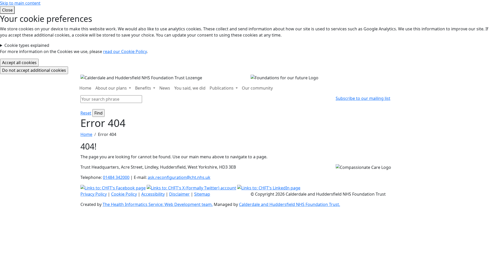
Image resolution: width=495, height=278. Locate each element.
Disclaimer (179, 194)
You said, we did (189, 88)
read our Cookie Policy (125, 51)
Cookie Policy (124, 194)
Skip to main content (20, 3)
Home (85, 88)
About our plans (111, 88)
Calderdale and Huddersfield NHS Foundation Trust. (289, 204)
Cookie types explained (26, 45)
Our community (257, 88)
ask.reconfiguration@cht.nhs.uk (179, 177)
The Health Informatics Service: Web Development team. (158, 204)
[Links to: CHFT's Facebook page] (113, 187)
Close (7, 10)
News (164, 88)
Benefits (143, 88)
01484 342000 (116, 177)
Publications (222, 88)
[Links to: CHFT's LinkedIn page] (268, 187)
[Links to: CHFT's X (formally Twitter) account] (191, 187)
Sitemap (202, 194)
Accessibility (153, 194)
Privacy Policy (93, 194)
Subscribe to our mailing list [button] (363, 98)
